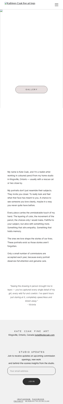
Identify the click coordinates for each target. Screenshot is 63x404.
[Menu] (56, 4)
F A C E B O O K (38, 399)
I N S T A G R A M (24, 399)
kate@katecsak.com (45, 335)
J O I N (31, 381)
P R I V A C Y (18, 401)
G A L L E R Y (31, 89)
